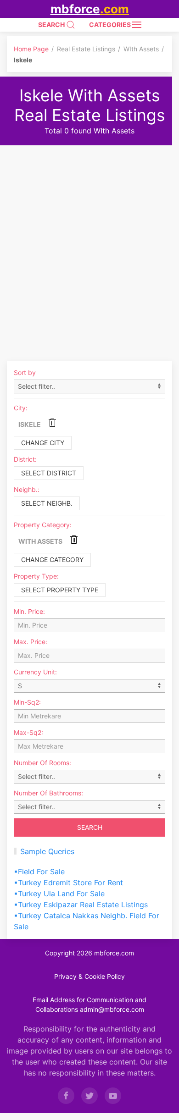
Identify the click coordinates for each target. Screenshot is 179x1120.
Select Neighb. (47, 503)
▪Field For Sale (39, 871)
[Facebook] (66, 1095)
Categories (110, 24)
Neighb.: (26, 489)
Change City (42, 443)
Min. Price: (29, 611)
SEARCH (52, 24)
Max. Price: (30, 642)
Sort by (25, 372)
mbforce (89, 9)
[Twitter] (89, 1095)
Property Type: (36, 576)
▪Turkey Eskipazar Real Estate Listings (81, 904)
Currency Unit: (35, 672)
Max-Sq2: (28, 732)
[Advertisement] (89, 239)
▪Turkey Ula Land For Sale (59, 893)
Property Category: (43, 525)
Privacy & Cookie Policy (89, 976)
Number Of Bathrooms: (48, 793)
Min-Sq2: (27, 702)
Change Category (52, 559)
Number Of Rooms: (42, 763)
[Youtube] (113, 1095)
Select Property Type (59, 590)
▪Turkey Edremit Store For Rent (68, 882)
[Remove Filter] (52, 422)
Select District (48, 473)
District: (25, 459)
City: (21, 408)
